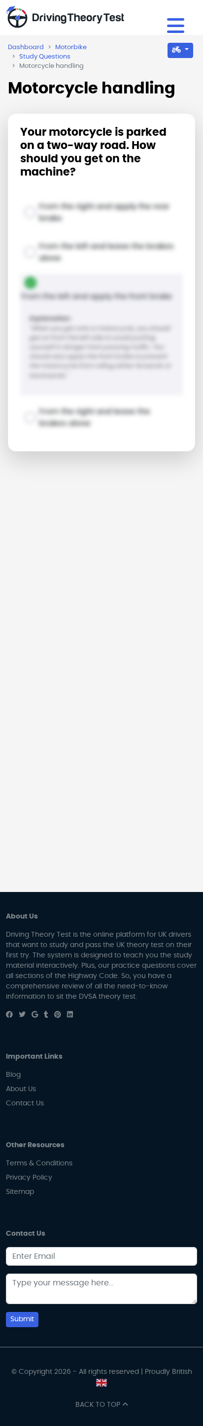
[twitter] (22, 1014)
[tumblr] (46, 1014)
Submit (22, 1319)
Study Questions (44, 57)
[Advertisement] (101, 568)
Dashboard (26, 47)
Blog (13, 1074)
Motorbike (71, 47)
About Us (21, 1089)
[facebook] (9, 1014)
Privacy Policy (29, 1177)
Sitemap (20, 1191)
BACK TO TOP (98, 1404)
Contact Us (25, 1103)
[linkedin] (70, 1014)
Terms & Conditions (39, 1163)
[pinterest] (57, 1014)
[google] (35, 1014)
